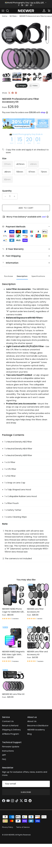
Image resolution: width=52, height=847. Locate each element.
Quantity (7, 190)
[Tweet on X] (9, 93)
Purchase (8, 276)
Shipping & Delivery (11, 729)
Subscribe (26, 792)
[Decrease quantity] (4, 196)
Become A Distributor (37, 725)
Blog (29, 733)
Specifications (38, 276)
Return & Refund (10, 725)
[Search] (9, 11)
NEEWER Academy (36, 729)
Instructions (8, 750)
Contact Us (8, 721)
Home (4, 16)
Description (22, 276)
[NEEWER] (26, 10)
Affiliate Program (10, 733)
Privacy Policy (7, 827)
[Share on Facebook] (13, 93)
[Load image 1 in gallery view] (26, 45)
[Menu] (3, 11)
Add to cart (26, 207)
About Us (31, 721)
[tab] (21, 86)
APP (4, 755)
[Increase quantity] (15, 196)
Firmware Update (10, 746)
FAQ (4, 759)
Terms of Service (22, 827)
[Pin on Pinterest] (16, 93)
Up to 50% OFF (37, 2)
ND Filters (13, 16)
